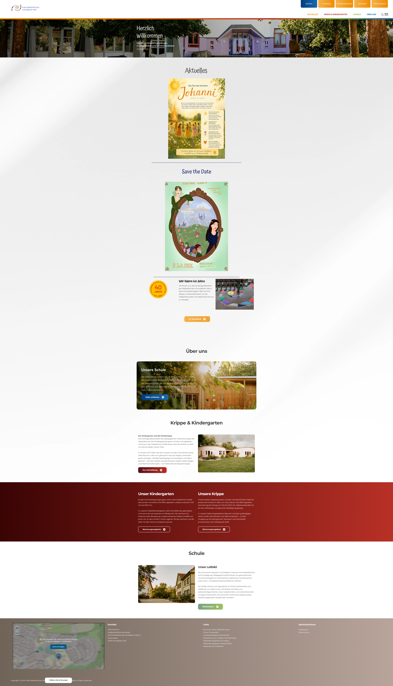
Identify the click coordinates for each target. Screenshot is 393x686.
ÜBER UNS (371, 14)
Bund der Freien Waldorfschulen (216, 630)
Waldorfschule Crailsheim (213, 646)
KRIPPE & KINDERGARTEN (335, 14)
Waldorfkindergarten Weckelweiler (217, 644)
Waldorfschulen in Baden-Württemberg (219, 638)
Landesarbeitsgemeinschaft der (216, 635)
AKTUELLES (312, 14)
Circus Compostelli (210, 632)
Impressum (303, 630)
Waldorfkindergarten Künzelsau (216, 641)
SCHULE (357, 14)
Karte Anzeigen (58, 647)
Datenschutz (304, 632)
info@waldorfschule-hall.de (119, 632)
